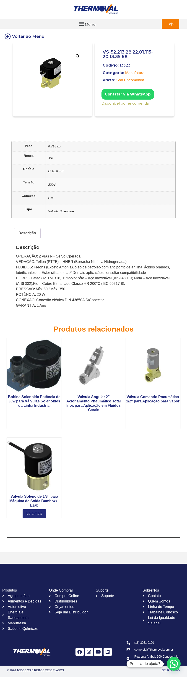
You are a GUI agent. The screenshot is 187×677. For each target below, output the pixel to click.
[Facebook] (79, 652)
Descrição (27, 233)
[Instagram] (89, 652)
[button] (87, 24)
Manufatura (134, 73)
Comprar (104, 109)
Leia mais (34, 513)
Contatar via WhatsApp (128, 94)
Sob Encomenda (130, 80)
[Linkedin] (108, 652)
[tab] (27, 233)
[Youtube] (98, 652)
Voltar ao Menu (28, 36)
